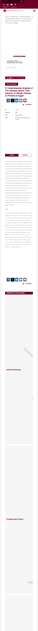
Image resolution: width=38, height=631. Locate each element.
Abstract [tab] (12, 155)
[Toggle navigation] (34, 10)
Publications (15, 16)
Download (28, 104)
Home (7, 16)
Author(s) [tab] (25, 155)
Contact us (14, 7)
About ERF (5, 7)
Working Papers (25, 16)
